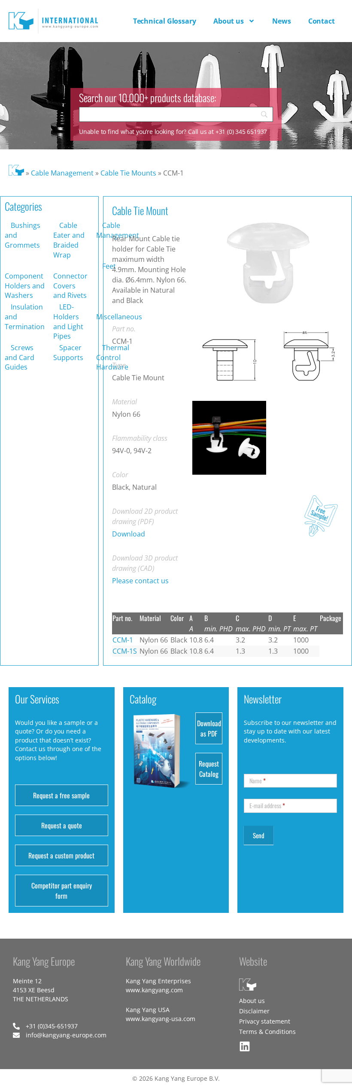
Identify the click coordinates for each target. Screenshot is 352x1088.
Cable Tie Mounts (128, 173)
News (281, 21)
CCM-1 (122, 640)
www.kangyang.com (154, 990)
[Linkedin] (244, 1046)
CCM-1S (124, 651)
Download (128, 534)
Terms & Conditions (267, 1031)
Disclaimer (254, 1011)
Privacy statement (264, 1021)
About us (228, 21)
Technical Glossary (164, 21)
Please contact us (140, 580)
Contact (321, 21)
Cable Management (62, 173)
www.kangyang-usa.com (160, 1019)
